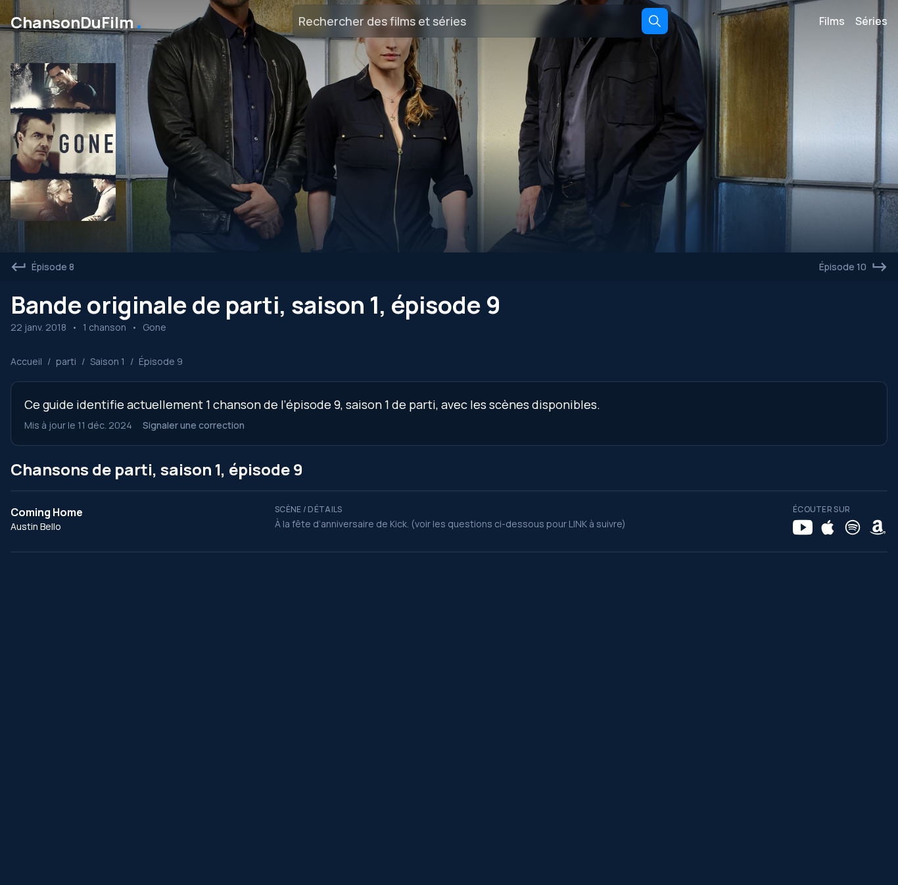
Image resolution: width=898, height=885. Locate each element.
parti (66, 361)
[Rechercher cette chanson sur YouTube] (803, 527)
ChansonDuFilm (77, 21)
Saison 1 (107, 361)
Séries (871, 21)
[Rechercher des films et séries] (655, 21)
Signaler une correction (194, 425)
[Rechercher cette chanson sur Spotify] (853, 527)
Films (832, 21)
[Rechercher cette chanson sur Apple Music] (828, 527)
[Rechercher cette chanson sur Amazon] (877, 527)
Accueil (26, 361)
